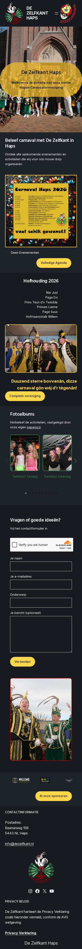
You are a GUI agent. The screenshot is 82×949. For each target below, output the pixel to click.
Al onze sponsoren (53, 796)
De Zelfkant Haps (37, 13)
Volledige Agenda (54, 262)
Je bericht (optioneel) (25, 613)
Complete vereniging (25, 396)
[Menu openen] (56, 13)
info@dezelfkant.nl (19, 844)
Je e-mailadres (21, 576)
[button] (26, 493)
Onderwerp (18, 594)
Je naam (16, 558)
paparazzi (34, 427)
